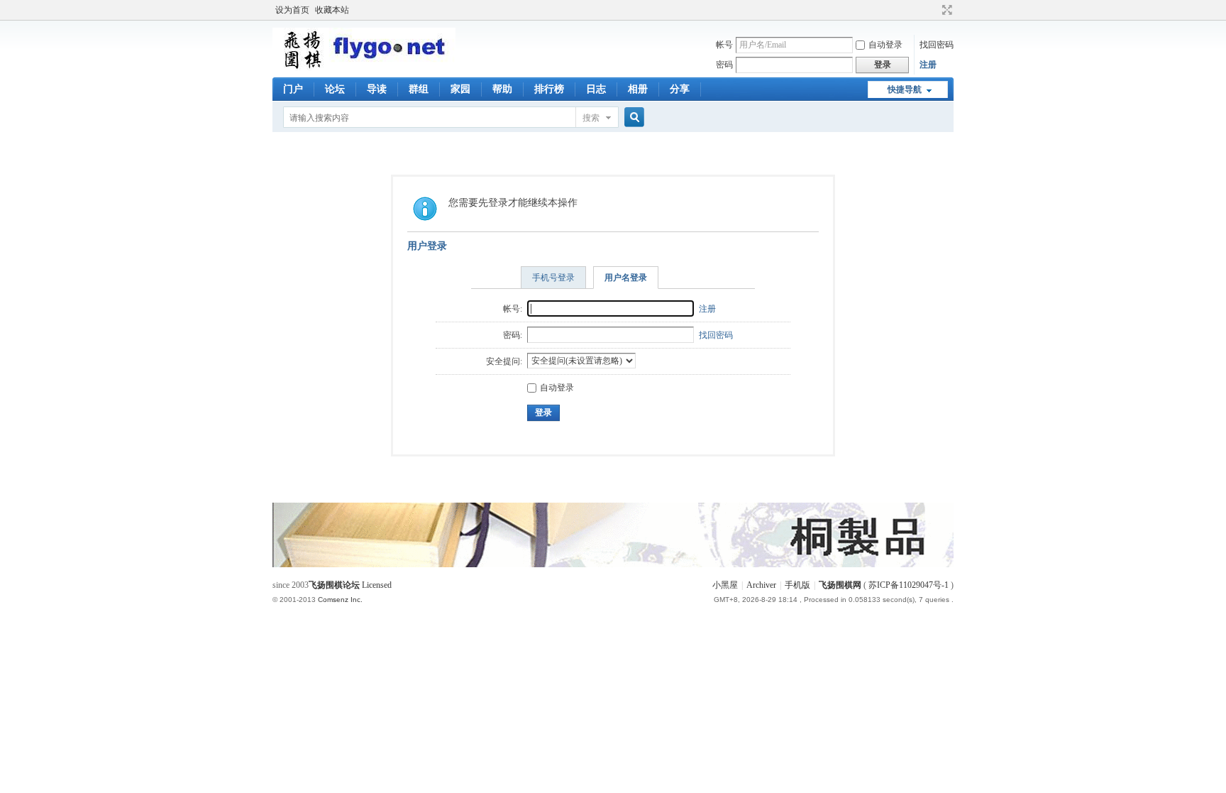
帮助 (502, 89)
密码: (512, 335)
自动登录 (885, 45)
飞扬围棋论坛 (334, 585)
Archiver (761, 585)
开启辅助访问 (933, 10)
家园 (460, 89)
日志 (596, 89)
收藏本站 (332, 10)
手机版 (797, 585)
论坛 (335, 89)
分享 (680, 89)
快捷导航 (905, 89)
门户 (293, 89)
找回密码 (937, 45)
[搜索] (632, 117)
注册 (928, 65)
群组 (419, 89)
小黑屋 (725, 585)
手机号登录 (553, 278)
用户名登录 (625, 278)
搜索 (591, 118)
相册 (638, 89)
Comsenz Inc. (340, 599)
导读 (377, 89)
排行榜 (549, 89)
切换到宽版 (945, 10)
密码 (724, 65)
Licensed (377, 585)
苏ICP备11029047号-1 (908, 585)
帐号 (724, 45)
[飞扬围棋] (363, 67)
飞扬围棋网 (840, 585)
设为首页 (292, 10)
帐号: (512, 309)
